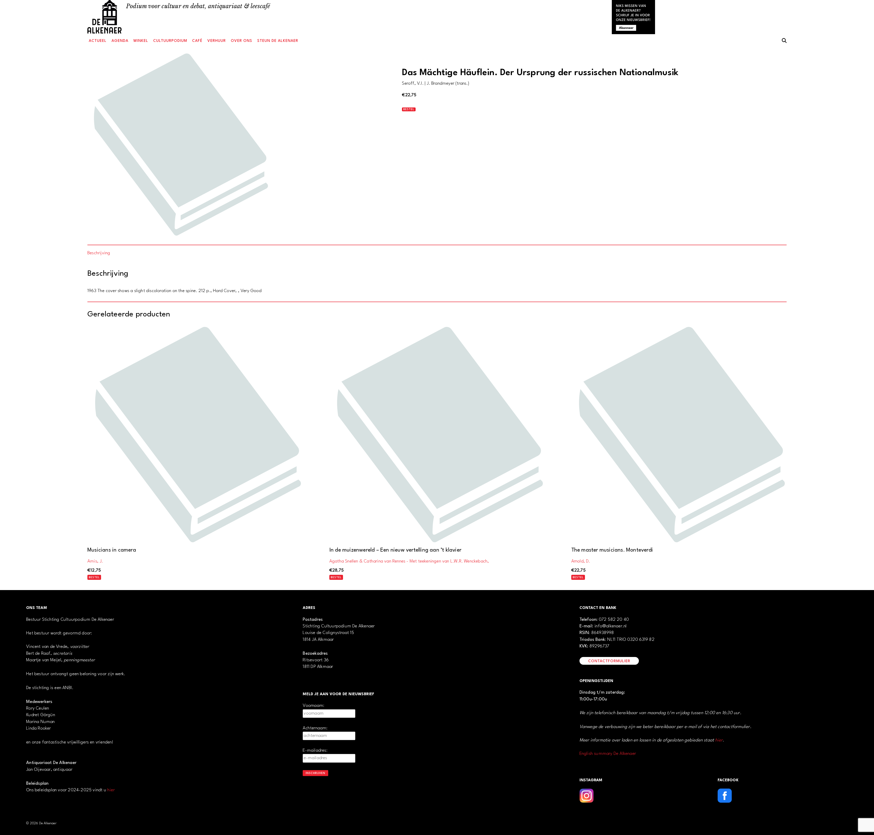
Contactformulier (609, 661)
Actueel (98, 41)
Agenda (120, 41)
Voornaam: (313, 705)
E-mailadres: (315, 750)
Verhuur (216, 41)
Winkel (140, 41)
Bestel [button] (94, 577)
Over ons (241, 41)
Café (197, 41)
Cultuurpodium (170, 41)
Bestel (408, 109)
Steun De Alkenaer (277, 41)
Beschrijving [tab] (98, 253)
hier (111, 790)
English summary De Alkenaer (607, 753)
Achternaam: (315, 728)
